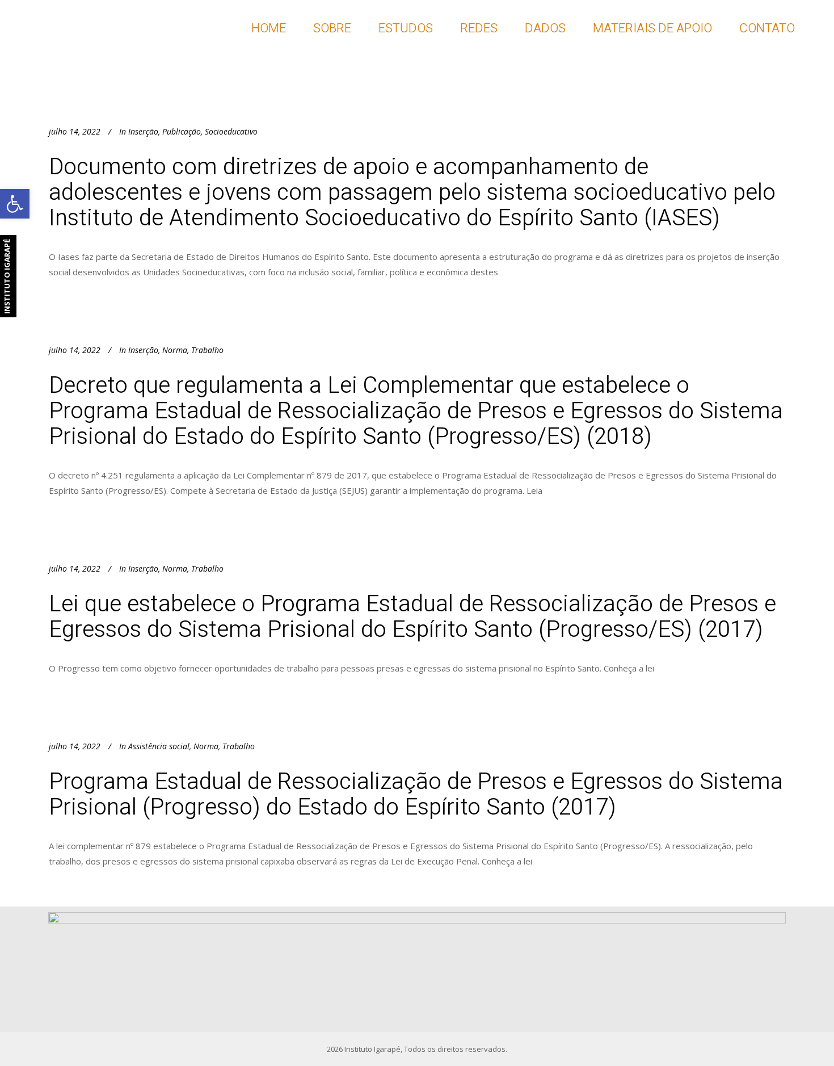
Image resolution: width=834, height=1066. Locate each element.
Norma (174, 350)
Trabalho (207, 350)
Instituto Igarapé (372, 1049)
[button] (15, 204)
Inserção (143, 131)
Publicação (181, 131)
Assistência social (158, 746)
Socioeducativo (231, 131)
